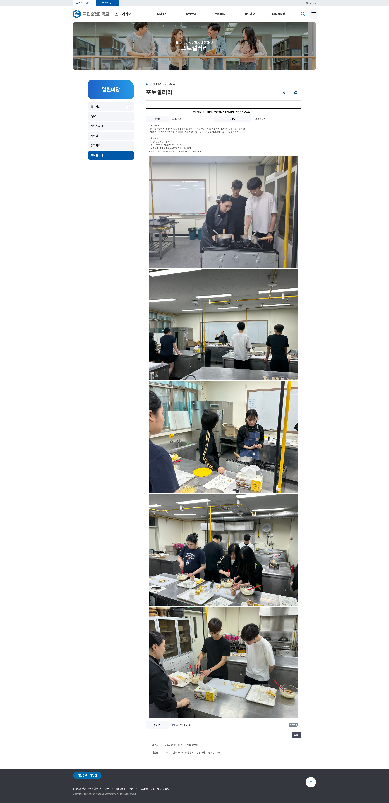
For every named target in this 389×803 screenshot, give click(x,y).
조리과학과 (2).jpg (184, 725)
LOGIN (312, 3)
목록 (296, 735)
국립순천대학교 (84, 3)
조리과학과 (123, 14)
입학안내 (107, 3)
